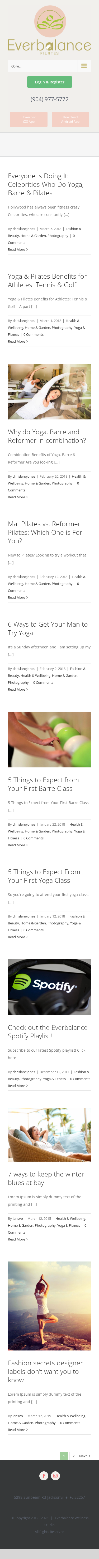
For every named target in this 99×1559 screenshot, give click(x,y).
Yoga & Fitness (54, 1078)
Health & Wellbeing (35, 675)
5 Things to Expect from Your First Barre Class (43, 784)
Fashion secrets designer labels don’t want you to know (45, 1371)
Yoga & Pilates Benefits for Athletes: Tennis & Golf (47, 280)
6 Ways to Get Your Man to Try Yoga (48, 628)
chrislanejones (24, 228)
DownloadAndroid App (70, 119)
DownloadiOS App (28, 119)
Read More (16, 249)
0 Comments (33, 334)
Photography (58, 235)
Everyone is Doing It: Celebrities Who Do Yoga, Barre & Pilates (45, 184)
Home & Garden (33, 235)
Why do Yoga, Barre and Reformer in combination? (47, 436)
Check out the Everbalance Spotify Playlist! (48, 1031)
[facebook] (43, 1475)
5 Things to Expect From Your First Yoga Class (44, 876)
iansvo (18, 1218)
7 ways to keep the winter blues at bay (46, 1178)
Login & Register (49, 81)
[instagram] (55, 1475)
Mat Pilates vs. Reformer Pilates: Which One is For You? (45, 532)
